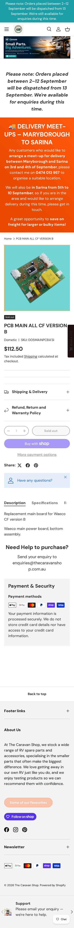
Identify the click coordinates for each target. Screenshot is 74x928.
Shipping (30, 356)
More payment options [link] (37, 454)
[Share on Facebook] (28, 465)
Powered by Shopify (53, 885)
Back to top (37, 694)
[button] (67, 29)
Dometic (10, 340)
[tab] (14, 503)
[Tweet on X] (19, 465)
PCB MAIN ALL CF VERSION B (34, 238)
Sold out (51, 431)
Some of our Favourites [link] (28, 802)
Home (8, 238)
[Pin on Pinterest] (36, 465)
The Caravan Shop (26, 885)
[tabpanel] (37, 524)
